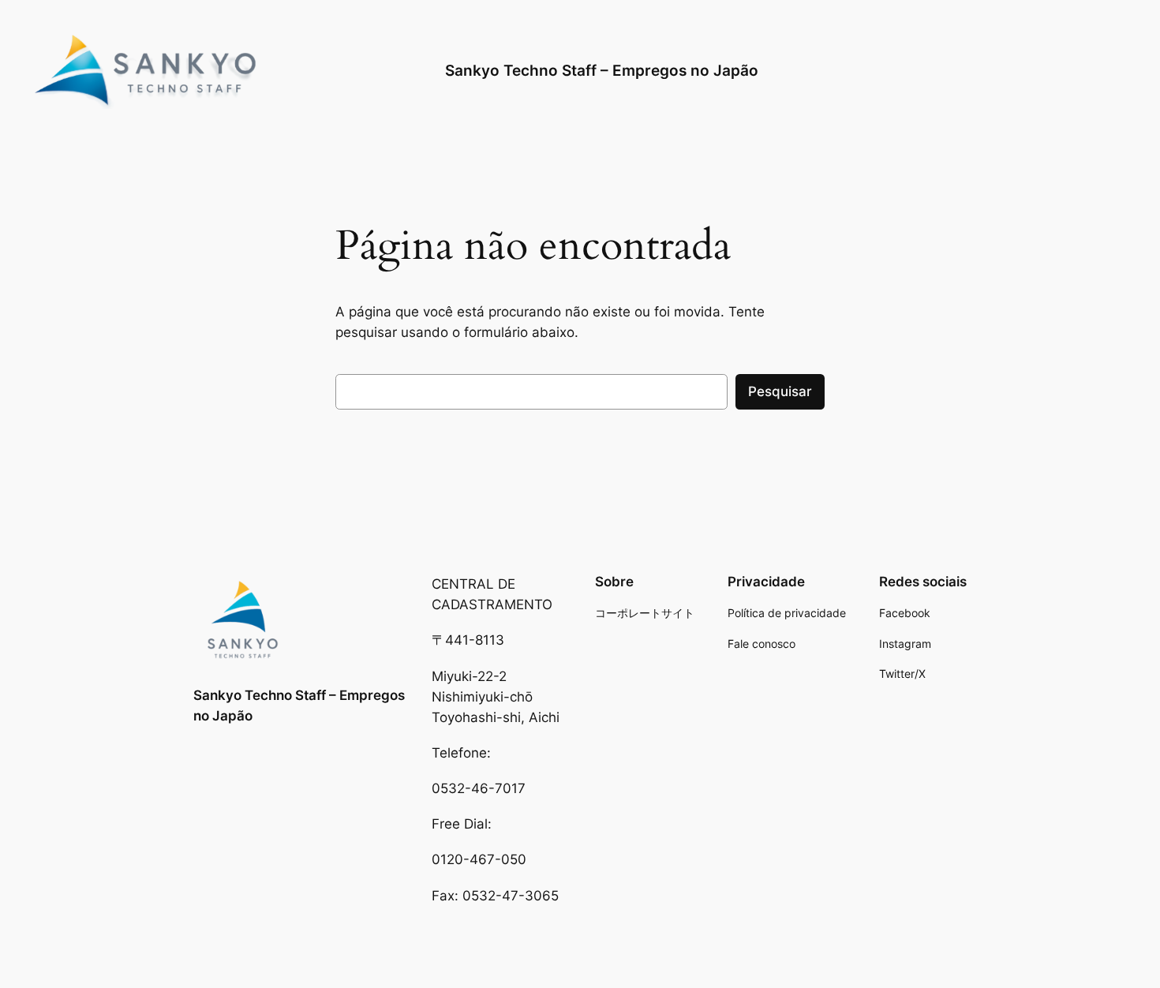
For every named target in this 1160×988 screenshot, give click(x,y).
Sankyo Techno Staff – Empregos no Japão (601, 70)
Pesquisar (780, 391)
